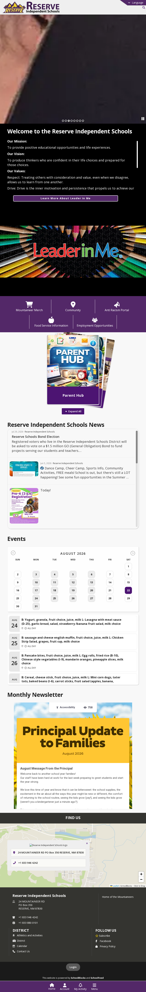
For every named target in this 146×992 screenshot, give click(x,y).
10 (36, 582)
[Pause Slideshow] (143, 119)
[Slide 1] (63, 121)
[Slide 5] (74, 121)
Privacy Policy (107, 946)
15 (128, 582)
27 (91, 598)
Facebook (105, 941)
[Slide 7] (80, 121)
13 (91, 582)
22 (128, 590)
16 (17, 590)
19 (73, 590)
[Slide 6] (77, 121)
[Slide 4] (72, 121)
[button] (141, 874)
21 (109, 590)
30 (17, 606)
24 (36, 598)
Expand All (74, 411)
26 (73, 598)
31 (36, 606)
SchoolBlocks (78, 977)
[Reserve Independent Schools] (42, 468)
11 (54, 582)
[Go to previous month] (13, 553)
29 (128, 598)
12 (73, 582)
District (21, 940)
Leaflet (115, 885)
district (21, 930)
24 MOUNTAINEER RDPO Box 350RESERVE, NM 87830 (32, 905)
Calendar (22, 946)
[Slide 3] (69, 121)
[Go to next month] (133, 553)
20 (91, 590)
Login (73, 967)
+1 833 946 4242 (28, 862)
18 (54, 590)
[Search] (143, 7)
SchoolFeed (97, 977)
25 (54, 598)
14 (109, 582)
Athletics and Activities (30, 935)
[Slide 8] (83, 121)
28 (109, 598)
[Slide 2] (66, 121)
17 (36, 590)
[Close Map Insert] (87, 843)
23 (17, 598)
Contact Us (23, 951)
